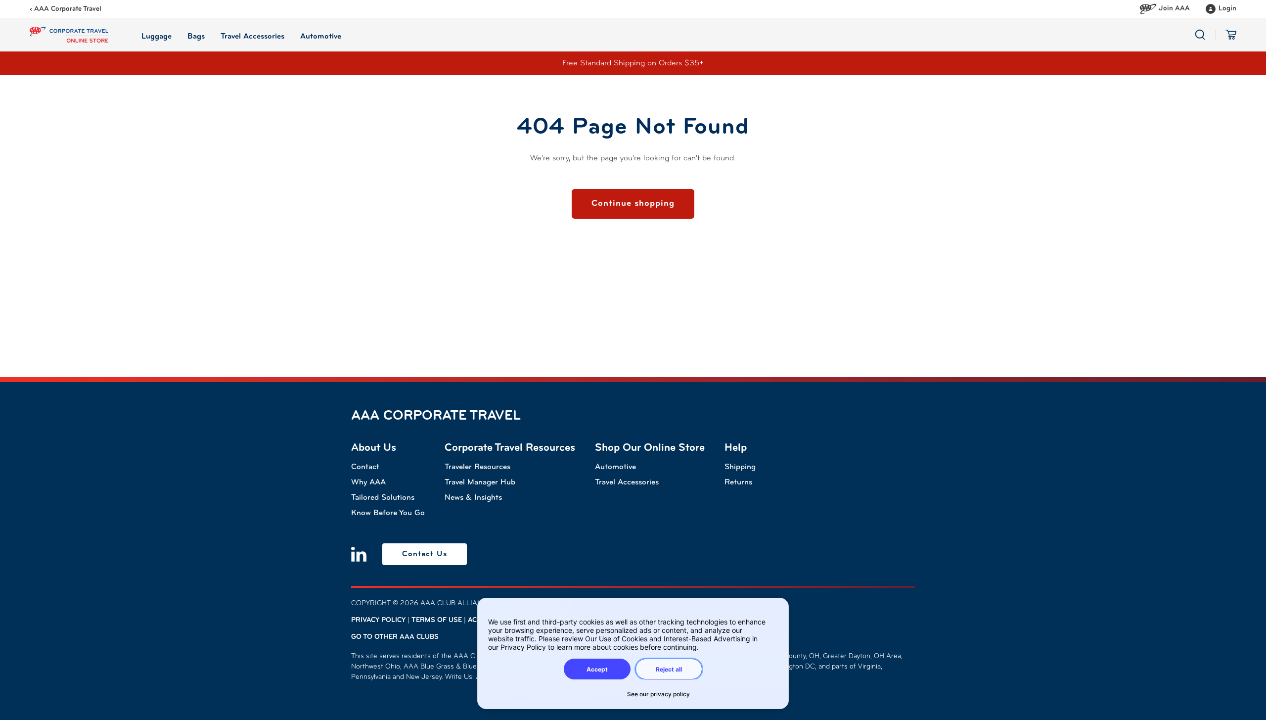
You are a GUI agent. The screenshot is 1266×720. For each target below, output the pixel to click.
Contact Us (424, 554)
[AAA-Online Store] (69, 35)
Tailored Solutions (382, 498)
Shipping (740, 467)
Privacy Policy (378, 620)
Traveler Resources (477, 467)
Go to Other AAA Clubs (395, 637)
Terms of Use (436, 620)
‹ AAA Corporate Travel (65, 9)
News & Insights (473, 498)
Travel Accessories (627, 482)
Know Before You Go (388, 513)
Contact (365, 467)
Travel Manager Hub (480, 482)
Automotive (615, 467)
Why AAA (368, 482)
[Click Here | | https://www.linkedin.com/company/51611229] (358, 554)
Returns (738, 482)
